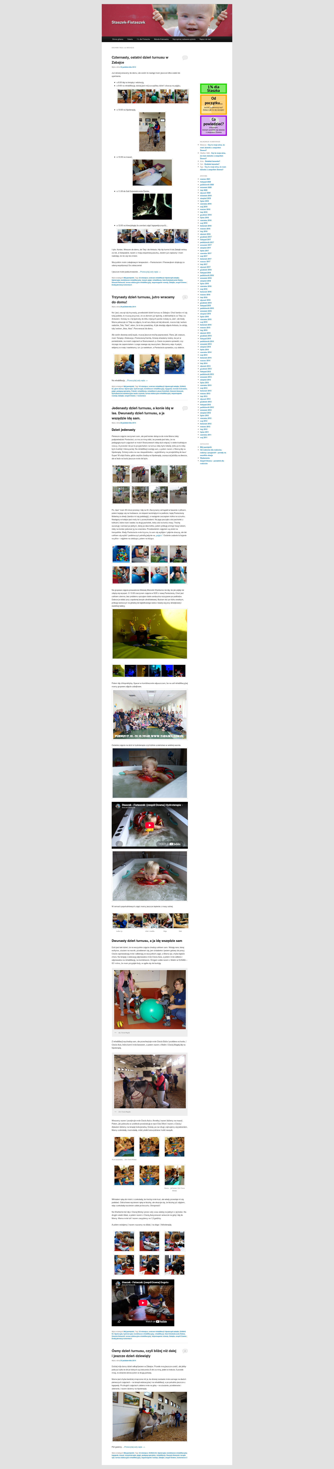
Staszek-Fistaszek (128, 22)
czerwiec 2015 (205, 319)
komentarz (141, 396)
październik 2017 (207, 242)
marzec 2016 (205, 294)
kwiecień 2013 (205, 390)
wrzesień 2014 (205, 344)
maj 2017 (203, 256)
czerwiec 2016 (205, 286)
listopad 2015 (205, 305)
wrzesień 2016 (205, 278)
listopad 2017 (205, 239)
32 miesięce (143, 278)
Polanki (134, 391)
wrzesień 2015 (205, 311)
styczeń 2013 (205, 399)
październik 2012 (207, 407)
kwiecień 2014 (205, 357)
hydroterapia (138, 389)
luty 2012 (203, 429)
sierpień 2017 (205, 247)
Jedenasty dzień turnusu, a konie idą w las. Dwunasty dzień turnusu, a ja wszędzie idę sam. (143, 412)
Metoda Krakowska (161, 39)
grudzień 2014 (205, 335)
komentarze (182, 1457)
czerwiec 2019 (205, 203)
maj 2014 (203, 355)
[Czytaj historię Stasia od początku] (213, 114)
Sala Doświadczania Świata (172, 280)
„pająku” (159, 535)
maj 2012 (203, 421)
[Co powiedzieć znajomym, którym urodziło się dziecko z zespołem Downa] (213, 135)
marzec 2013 (205, 393)
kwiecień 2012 (205, 423)
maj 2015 (203, 322)
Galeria (130, 39)
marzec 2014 (205, 360)
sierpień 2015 (205, 313)
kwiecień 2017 (205, 259)
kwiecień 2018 (205, 225)
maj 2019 (203, 206)
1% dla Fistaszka (143, 39)
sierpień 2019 (205, 198)
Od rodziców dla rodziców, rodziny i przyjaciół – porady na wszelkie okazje (213, 452)
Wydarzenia (205, 458)
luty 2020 (203, 190)
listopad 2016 (205, 272)
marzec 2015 (205, 327)
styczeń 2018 (205, 234)
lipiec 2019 (204, 201)
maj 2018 (203, 223)
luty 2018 (203, 231)
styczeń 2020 (205, 193)
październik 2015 (207, 308)
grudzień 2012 (205, 401)
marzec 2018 (205, 228)
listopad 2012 (205, 404)
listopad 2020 (205, 181)
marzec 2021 (205, 179)
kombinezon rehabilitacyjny (131, 280)
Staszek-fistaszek (118, 282)
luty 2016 (203, 297)
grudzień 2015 (205, 303)
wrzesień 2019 (205, 195)
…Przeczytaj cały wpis (149, 271)
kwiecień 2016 (205, 291)
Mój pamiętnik (129, 278)
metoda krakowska (180, 389)
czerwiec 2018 (205, 220)
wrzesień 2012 (205, 410)
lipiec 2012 (204, 415)
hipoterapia (116, 280)
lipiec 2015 (204, 316)
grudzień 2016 (205, 269)
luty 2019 (203, 212)
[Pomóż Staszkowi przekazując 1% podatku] (213, 93)
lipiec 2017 (204, 250)
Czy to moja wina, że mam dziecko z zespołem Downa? (212, 147)
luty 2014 (203, 363)
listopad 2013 (205, 371)
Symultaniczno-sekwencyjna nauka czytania (128, 393)
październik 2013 (207, 374)
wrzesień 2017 (205, 245)
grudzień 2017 (205, 237)
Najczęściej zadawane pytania (184, 39)
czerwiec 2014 (205, 352)
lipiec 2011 (204, 432)
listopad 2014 (205, 338)
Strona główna (117, 39)
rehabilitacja (157, 280)
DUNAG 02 (153, 1453)
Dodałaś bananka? (212, 161)
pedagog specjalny (123, 391)
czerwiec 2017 (205, 253)
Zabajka (172, 282)
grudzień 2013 (205, 368)
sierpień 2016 (205, 281)
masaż (144, 280)
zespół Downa (181, 282)
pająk (150, 280)
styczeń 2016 (205, 300)
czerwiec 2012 (205, 418)
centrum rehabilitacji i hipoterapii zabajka (164, 278)
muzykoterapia (130, 1455)
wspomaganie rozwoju (160, 282)
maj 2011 (203, 437)
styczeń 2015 (205, 333)
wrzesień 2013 (205, 377)
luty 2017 (203, 264)
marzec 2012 (205, 426)
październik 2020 (207, 184)
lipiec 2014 (204, 349)
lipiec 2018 (204, 217)
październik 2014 (207, 341)
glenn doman (119, 389)
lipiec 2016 (204, 283)
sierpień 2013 (205, 379)
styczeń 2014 (205, 366)
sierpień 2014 (205, 346)
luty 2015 (203, 330)
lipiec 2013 (204, 382)
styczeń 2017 (205, 267)
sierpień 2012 (205, 412)
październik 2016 (207, 275)
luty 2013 (203, 396)
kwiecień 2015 (205, 324)
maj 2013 (203, 388)
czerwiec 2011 (205, 434)
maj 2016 (203, 289)
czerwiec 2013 (205, 385)
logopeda (168, 389)
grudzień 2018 (205, 215)
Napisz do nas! (205, 39)
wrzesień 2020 (205, 187)
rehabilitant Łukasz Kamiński (158, 391)
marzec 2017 (205, 261)
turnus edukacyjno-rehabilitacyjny (138, 282)
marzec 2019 (205, 209)
